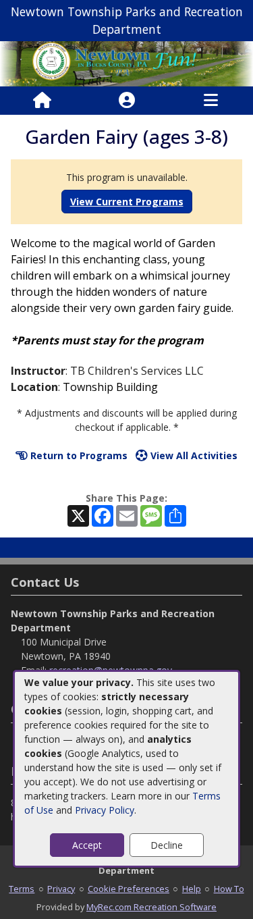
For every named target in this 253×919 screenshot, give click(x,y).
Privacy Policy (104, 810)
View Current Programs (127, 201)
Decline (166, 845)
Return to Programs (78, 455)
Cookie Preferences (128, 889)
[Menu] (211, 100)
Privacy (61, 889)
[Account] (127, 100)
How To (229, 889)
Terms (21, 889)
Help (191, 889)
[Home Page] (42, 100)
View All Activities (192, 455)
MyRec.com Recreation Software (151, 907)
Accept (87, 845)
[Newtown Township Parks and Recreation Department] (126, 62)
